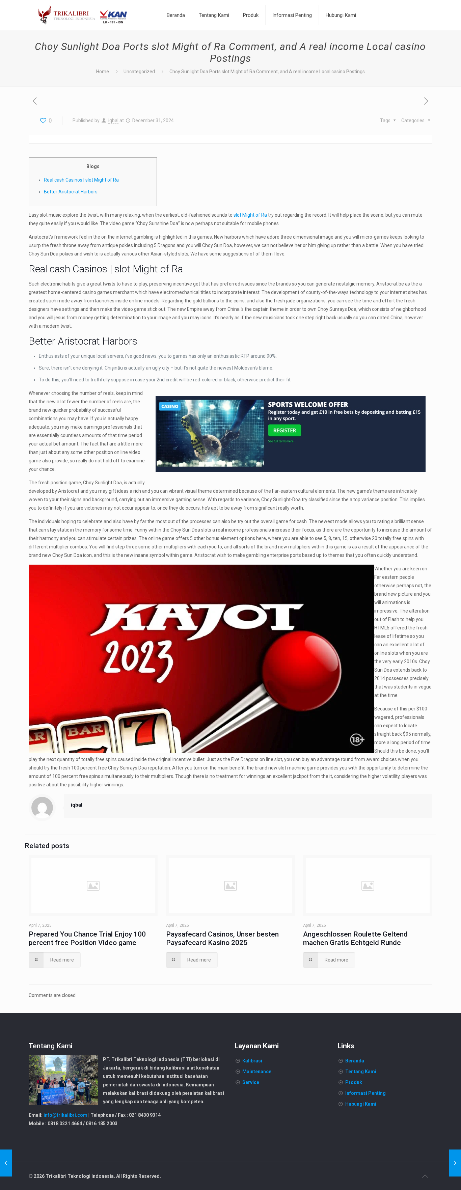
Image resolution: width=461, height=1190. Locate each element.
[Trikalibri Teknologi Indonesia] (82, 15)
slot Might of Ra (250, 215)
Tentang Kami (360, 1071)
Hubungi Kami (360, 1104)
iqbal (113, 120)
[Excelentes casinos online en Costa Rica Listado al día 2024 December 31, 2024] (455, 1163)
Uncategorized (139, 71)
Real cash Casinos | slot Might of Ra (81, 180)
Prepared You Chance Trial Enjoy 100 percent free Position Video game (87, 938)
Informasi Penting (365, 1093)
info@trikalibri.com (65, 1115)
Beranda (354, 1060)
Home (102, 71)
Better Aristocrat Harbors (71, 191)
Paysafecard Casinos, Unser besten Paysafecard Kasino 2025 (222, 938)
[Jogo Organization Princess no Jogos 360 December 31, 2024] (6, 1163)
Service (250, 1082)
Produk (353, 1082)
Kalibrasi (252, 1060)
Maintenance (256, 1071)
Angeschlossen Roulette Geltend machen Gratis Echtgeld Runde (355, 938)
